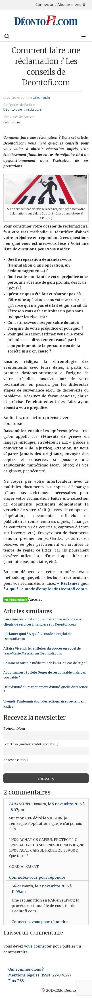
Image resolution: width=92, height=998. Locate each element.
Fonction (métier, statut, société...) (31, 744)
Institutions (34, 109)
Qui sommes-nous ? (26, 969)
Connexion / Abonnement (59, 4)
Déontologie (12, 109)
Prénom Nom (14, 729)
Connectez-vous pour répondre (37, 877)
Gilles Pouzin (41, 97)
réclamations (11, 122)
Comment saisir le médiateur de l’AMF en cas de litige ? (45, 663)
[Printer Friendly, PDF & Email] (15, 599)
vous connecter (38, 946)
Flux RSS (16, 980)
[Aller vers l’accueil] (46, 20)
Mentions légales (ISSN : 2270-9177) (39, 975)
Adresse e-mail (15, 760)
